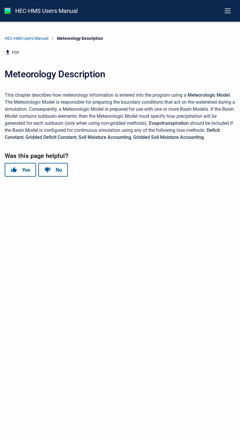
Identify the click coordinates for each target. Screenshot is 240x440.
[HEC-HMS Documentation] (8, 11)
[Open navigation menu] (228, 10)
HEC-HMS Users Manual (46, 10)
